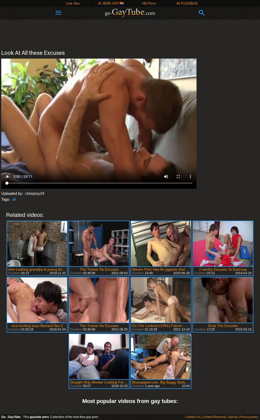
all (14, 199)
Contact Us (192, 417)
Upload (233, 417)
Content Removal (214, 417)
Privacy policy (248, 417)
